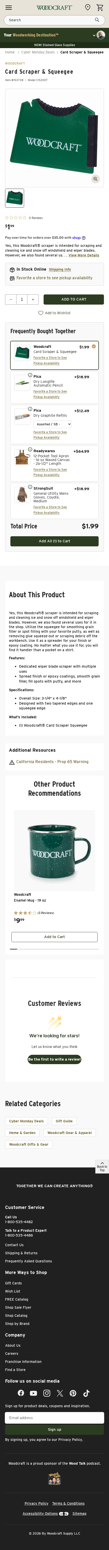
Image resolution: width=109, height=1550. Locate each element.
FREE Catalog (16, 1299)
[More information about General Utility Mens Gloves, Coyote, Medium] (30, 487)
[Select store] (89, 7)
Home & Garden (22, 1133)
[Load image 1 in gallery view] (14, 198)
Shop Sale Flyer (18, 1307)
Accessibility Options (40, 1514)
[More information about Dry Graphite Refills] (30, 409)
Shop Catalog (16, 1316)
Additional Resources (32, 750)
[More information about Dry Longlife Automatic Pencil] (30, 375)
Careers (11, 1354)
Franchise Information (23, 1362)
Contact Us (14, 1245)
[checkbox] (54, 355)
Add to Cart (54, 937)
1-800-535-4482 (19, 1222)
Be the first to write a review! (54, 1059)
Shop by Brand (17, 1324)
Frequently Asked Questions (28, 1261)
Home (10, 52)
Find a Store (15, 1370)
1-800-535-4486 (19, 1235)
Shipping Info (60, 269)
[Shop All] (8, 7)
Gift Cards (13, 1283)
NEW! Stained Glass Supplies (54, 45)
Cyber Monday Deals (38, 52)
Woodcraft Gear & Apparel (69, 1133)
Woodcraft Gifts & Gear (28, 1144)
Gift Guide (64, 1121)
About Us (13, 1345)
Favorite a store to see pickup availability (54, 277)
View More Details (83, 255)
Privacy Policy (70, 1440)
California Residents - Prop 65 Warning (52, 761)
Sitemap (79, 1514)
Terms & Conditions (68, 1503)
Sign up (54, 1429)
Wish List (12, 1291)
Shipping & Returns (21, 1253)
